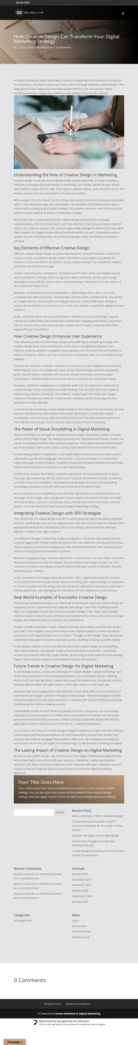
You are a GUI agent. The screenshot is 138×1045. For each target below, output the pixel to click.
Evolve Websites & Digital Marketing (77, 1013)
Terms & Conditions (78, 1004)
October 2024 (80, 890)
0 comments (63, 47)
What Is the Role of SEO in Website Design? (98, 816)
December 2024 (81, 879)
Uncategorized (44, 47)
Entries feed (79, 926)
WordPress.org (81, 937)
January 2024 (80, 901)
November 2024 (81, 885)
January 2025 (80, 874)
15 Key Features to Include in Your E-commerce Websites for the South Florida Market (97, 826)
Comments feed (81, 931)
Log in (75, 920)
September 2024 (82, 896)
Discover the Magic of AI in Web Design (95, 835)
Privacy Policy (52, 1004)
